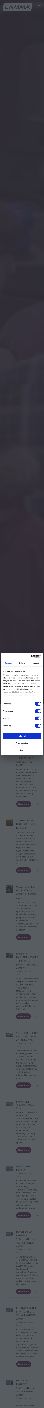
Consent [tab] (7, 663)
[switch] (38, 711)
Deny (22, 750)
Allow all (22, 736)
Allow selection (22, 743)
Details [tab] (22, 663)
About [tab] (36, 663)
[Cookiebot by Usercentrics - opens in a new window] (31, 656)
